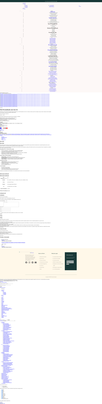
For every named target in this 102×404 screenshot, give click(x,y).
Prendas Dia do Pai (4, 375)
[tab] (26, 136)
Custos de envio (4, 139)
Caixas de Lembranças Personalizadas (8, 354)
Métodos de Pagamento (4, 305)
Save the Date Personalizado (6, 371)
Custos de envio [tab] (3, 228)
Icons (2, 304)
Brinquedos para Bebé (6, 353)
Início (2, 297)
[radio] (3, 123)
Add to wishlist (2, 133)
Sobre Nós (3, 315)
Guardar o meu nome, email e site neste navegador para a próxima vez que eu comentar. (12, 212)
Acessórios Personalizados (6, 366)
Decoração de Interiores (53, 49)
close (4, 403)
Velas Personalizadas (5, 372)
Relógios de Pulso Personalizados (7, 382)
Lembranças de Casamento (6, 370)
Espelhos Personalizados (6, 336)
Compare (5, 133)
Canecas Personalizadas (6, 347)
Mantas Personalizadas (6, 350)
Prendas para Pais (5, 359)
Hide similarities (4, 386)
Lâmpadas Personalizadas (6, 338)
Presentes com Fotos (37, 134)
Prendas (3, 361)
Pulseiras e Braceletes (6, 328)
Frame (1, 124)
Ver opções (3, 246)
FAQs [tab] (1, 215)
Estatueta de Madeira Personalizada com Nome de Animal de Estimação (13, 242)
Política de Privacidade (4, 307)
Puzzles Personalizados (6, 351)
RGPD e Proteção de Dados (5, 310)
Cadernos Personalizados (6, 346)
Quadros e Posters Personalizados (7, 342)
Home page (1, 93)
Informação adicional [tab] (4, 173)
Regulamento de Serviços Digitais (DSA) (7, 308)
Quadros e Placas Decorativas (7, 341)
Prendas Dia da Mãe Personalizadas (7, 363)
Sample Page (3, 311)
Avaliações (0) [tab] (3, 193)
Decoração (4, 292)
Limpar (1, 129)
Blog (2, 295)
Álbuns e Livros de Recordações (7, 367)
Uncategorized (3, 383)
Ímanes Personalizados (6, 337)
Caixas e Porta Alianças (6, 368)
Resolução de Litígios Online (5, 309)
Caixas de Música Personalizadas (7, 333)
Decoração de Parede (52, 44)
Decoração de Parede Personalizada (15, 134)
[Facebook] (26, 262)
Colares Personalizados (6, 326)
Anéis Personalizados (6, 323)
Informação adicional (4, 137)
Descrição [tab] (2, 141)
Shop (2, 313)
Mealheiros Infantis (5, 357)
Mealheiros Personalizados (6, 339)
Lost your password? (2, 287)
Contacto (3, 302)
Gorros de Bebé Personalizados (7, 356)
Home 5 (3, 303)
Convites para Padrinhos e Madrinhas (8, 369)
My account (3, 306)
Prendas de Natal (4, 373)
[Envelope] (36, 262)
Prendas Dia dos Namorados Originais (8, 364)
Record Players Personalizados (7, 329)
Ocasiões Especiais (52, 17)
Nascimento (4, 293)
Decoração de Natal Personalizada (7, 334)
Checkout (3, 301)
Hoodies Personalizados (6, 380)
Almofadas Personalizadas (6, 332)
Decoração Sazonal (52, 66)
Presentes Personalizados (43, 134)
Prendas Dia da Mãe (4, 374)
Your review (2, 206)
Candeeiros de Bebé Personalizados (7, 355)
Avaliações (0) (3, 138)
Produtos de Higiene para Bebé (7, 360)
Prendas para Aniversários (6, 134)
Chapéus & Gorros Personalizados (7, 379)
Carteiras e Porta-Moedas (6, 325)
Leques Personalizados (6, 381)
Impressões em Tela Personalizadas (25, 134)
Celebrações (52, 11)
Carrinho (3, 299)
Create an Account (4, 282)
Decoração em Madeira (6, 335)
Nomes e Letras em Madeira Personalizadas (8, 340)
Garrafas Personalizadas (6, 348)
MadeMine (3, 352)
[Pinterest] (33, 262)
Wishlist (3, 316)
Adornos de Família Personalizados (7, 331)
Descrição (3, 136)
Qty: (0, 130)
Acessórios (4, 294)
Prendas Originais (32, 134)
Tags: (10, 134)
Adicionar (1, 132)
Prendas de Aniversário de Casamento (6, 365)
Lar (3, 291)
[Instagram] (29, 262)
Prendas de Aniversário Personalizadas (8, 362)
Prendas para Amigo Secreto (5, 377)
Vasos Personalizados (6, 343)
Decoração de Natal (53, 62)
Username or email (2, 283)
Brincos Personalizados (6, 324)
